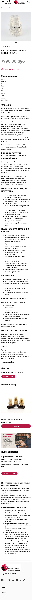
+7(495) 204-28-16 (8, 574)
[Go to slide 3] (15, 42)
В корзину (16, 426)
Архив (11, 8)
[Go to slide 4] (16, 42)
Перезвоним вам (9, 473)
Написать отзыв (8, 376)
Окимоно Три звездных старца (11, 419)
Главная (4, 8)
